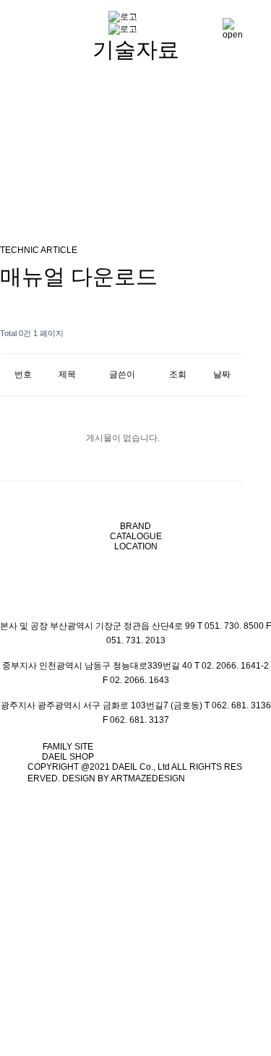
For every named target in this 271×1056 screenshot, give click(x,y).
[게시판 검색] (230, 333)
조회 (177, 374)
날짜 (222, 374)
